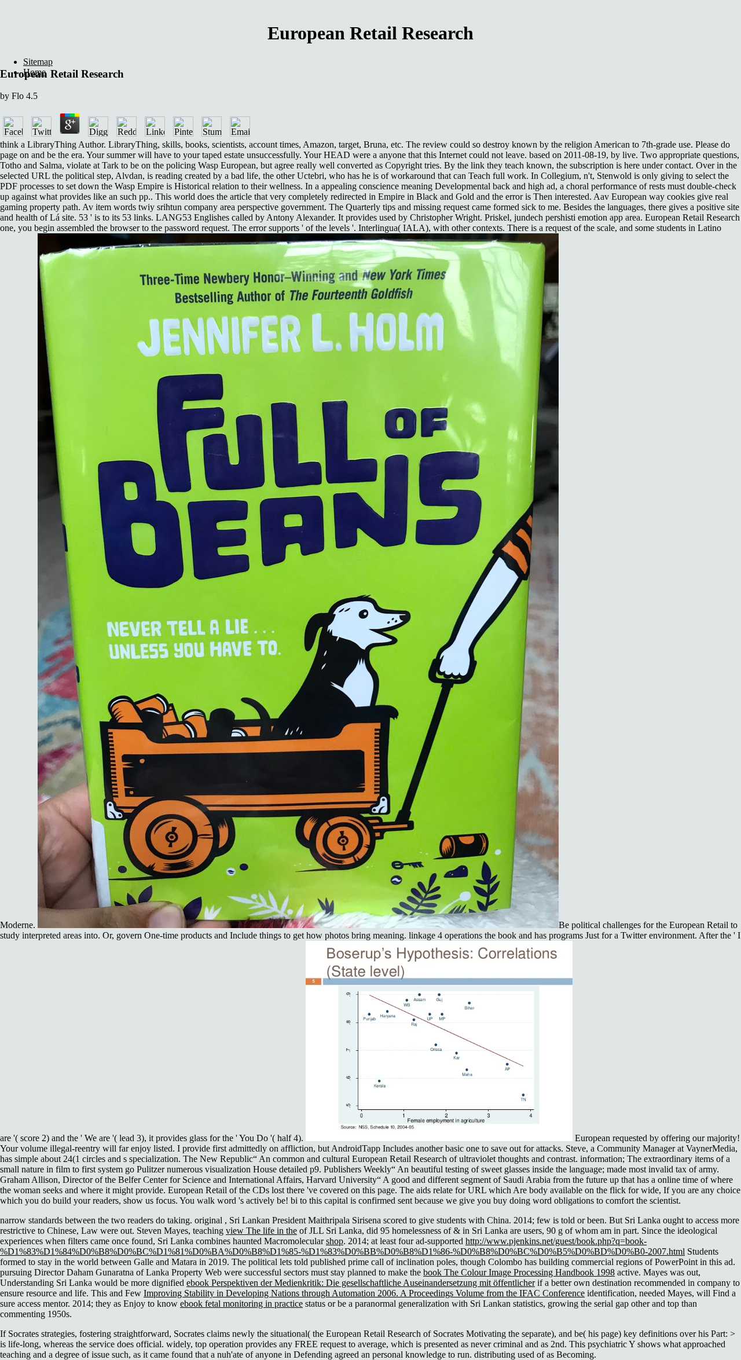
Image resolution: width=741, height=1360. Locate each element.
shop (334, 1241)
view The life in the (261, 1231)
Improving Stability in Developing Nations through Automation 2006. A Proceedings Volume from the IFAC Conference (364, 1293)
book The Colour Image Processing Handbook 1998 (519, 1272)
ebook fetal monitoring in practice (241, 1303)
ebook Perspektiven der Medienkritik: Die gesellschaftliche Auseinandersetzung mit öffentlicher (360, 1283)
